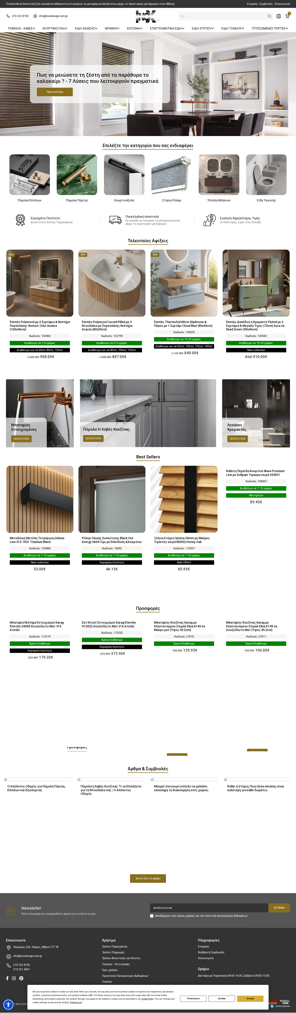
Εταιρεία (252, 3)
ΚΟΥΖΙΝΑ (133, 28)
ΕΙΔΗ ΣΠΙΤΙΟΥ (201, 28)
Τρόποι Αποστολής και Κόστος (121, 958)
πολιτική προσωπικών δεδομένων (226, 915)
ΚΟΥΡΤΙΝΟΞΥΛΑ (54, 28)
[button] (269, 16)
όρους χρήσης (186, 915)
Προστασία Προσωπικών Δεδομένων (125, 975)
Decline (222, 998)
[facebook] (7, 978)
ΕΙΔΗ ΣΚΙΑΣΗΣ (85, 28)
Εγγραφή (279, 907)
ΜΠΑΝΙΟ (111, 28)
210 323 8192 (20, 16)
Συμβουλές (266, 3)
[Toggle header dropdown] (278, 16)
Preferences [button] (76, 1002)
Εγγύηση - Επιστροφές (116, 964)
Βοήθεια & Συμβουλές (211, 952)
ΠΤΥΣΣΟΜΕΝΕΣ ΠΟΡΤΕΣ (268, 28)
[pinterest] (21, 978)
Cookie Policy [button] (147, 999)
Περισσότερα (54, 91)
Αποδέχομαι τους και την (201, 916)
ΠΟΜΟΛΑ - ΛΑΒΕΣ (20, 28)
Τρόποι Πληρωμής (113, 952)
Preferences (193, 998)
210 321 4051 (21, 969)
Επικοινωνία (282, 3)
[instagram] (14, 978)
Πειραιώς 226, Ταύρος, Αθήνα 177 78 (35, 947)
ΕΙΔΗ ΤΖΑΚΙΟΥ (231, 28)
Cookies (107, 981)
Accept (250, 998)
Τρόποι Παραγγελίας (115, 946)
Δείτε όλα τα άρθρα (148, 878)
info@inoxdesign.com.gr (53, 16)
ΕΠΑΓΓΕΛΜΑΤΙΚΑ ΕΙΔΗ (166, 28)
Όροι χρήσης (110, 970)
